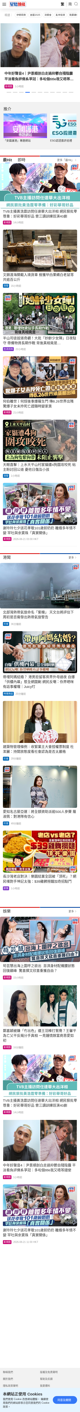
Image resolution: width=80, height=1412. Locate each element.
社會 (6, 624)
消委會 (47, 15)
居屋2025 (35, 15)
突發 (6, 286)
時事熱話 (8, 694)
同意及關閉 (64, 1400)
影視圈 (7, 222)
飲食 (6, 888)
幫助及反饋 (46, 1378)
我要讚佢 (74, 15)
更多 (71, 557)
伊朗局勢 (21, 15)
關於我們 (8, 1378)
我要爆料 (45, 1385)
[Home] (17, 4)
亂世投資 (60, 15)
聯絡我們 (8, 1372)
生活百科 (10, 86)
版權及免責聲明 (49, 1372)
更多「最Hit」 (65, 160)
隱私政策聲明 (10, 1385)
